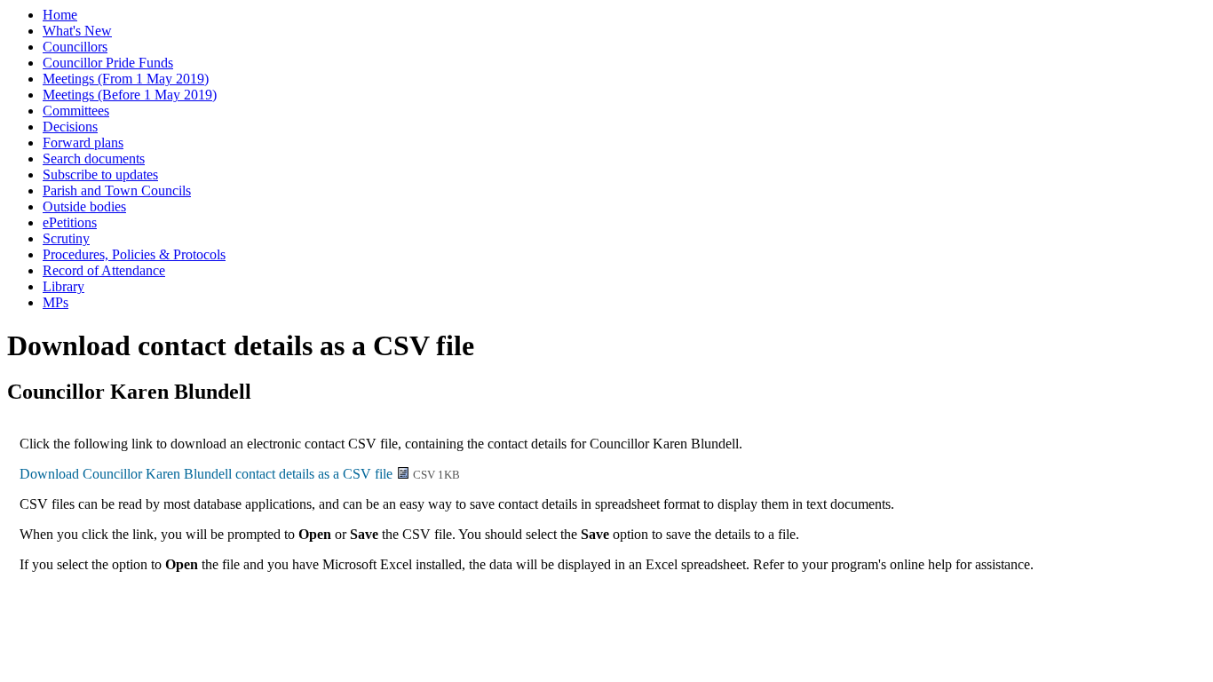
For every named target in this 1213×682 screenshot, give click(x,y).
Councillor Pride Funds (108, 62)
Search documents (94, 158)
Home (60, 14)
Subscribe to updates (100, 174)
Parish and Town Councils (117, 190)
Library (63, 286)
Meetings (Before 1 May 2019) (130, 94)
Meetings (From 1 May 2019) (126, 78)
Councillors (75, 46)
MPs (55, 302)
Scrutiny (66, 238)
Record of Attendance (104, 270)
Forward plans (83, 142)
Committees (76, 110)
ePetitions (70, 222)
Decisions (70, 126)
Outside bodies (84, 206)
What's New (77, 30)
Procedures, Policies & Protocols (134, 254)
